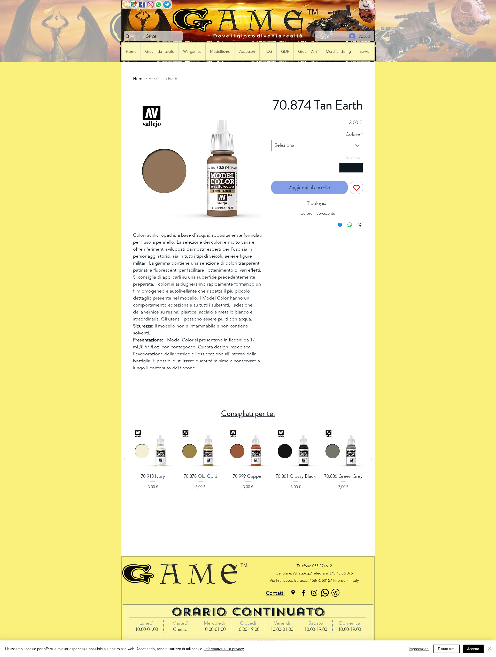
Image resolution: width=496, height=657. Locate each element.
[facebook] (304, 593)
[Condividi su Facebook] (340, 225)
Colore (354, 134)
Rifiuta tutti (446, 648)
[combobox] (317, 145)
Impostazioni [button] (419, 648)
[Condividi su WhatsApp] (350, 225)
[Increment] (358, 168)
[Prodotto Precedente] (124, 459)
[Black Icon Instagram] (314, 593)
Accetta (473, 648)
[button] (366, 4)
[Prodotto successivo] (371, 459)
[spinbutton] (351, 168)
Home (139, 78)
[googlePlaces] (293, 593)
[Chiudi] (490, 649)
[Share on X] (360, 225)
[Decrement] (343, 168)
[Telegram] (335, 593)
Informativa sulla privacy (224, 648)
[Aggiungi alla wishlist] (356, 187)
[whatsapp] (325, 593)
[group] (248, 458)
